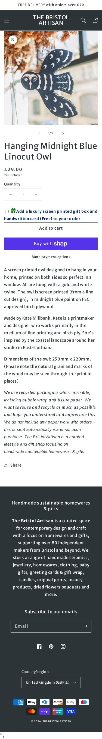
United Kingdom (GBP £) (48, 682)
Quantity (12, 184)
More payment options (51, 257)
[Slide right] (63, 133)
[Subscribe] (85, 626)
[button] (7, 20)
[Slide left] (39, 133)
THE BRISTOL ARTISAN (57, 721)
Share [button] (16, 465)
